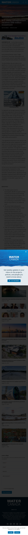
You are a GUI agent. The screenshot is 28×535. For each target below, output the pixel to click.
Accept (10, 532)
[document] (14, 267)
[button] (26, 252)
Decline (17, 532)
